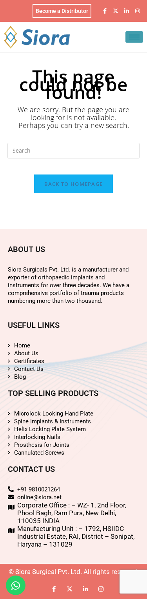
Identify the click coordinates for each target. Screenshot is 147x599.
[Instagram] (137, 10)
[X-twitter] (115, 10)
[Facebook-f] (104, 10)
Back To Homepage (73, 183)
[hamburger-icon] (134, 37)
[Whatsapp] (15, 585)
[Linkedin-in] (126, 10)
